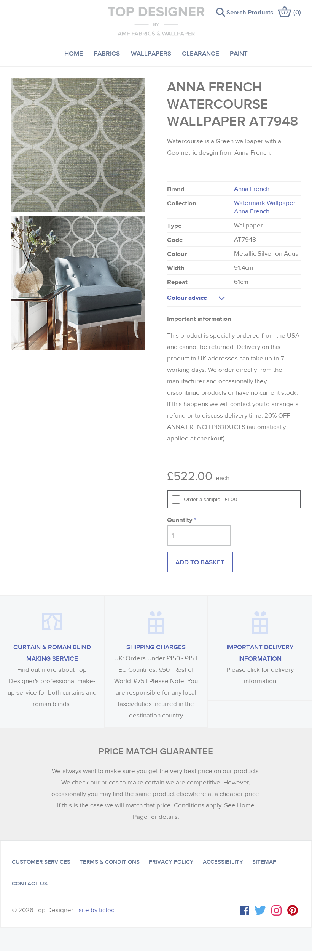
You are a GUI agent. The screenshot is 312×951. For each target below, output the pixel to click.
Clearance (200, 53)
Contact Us (30, 884)
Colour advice (187, 297)
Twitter (260, 910)
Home (73, 53)
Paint (239, 53)
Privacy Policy (171, 862)
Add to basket (199, 561)
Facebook (244, 910)
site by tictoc (96, 910)
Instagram (276, 910)
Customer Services (41, 862)
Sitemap (264, 862)
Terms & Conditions (110, 862)
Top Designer (156, 21)
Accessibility (223, 862)
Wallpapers (151, 53)
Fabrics (107, 53)
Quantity (181, 519)
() (297, 12)
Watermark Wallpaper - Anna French (266, 207)
